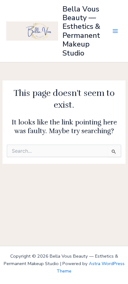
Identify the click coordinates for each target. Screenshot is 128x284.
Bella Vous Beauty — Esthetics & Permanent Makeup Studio (81, 31)
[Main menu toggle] (115, 31)
